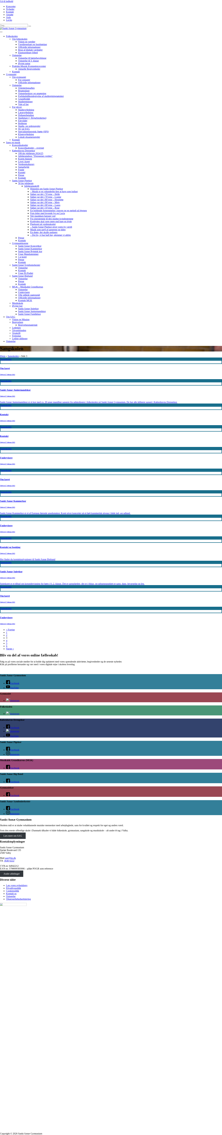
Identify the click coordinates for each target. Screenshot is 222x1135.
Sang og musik (13, 142)
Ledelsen (16, 327)
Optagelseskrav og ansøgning (32, 93)
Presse (21, 175)
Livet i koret (24, 161)
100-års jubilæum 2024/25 (30, 153)
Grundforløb (24, 99)
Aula (8, 17)
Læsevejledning (25, 112)
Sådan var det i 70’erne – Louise (45, 197)
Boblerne (22, 123)
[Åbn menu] (1, 31)
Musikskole (17, 303)
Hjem (2, 356)
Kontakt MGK (25, 300)
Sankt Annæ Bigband (22, 276)
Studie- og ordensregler (29, 126)
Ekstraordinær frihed (28, 52)
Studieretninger (25, 101)
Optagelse (17, 55)
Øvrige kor (17, 306)
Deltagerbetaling (26, 115)
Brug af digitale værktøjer (30, 50)
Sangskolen (13, 356)
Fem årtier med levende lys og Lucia (47, 213)
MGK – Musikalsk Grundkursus (27, 287)
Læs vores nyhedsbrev (16, 885)
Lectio (9, 20)
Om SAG (10, 316)
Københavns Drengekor (23, 150)
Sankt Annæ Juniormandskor (32, 311)
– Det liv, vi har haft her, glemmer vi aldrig (50, 235)
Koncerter (11, 6)
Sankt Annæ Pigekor (22, 180)
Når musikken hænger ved (42, 216)
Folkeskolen (12, 36)
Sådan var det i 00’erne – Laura (45, 205)
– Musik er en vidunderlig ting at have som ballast (54, 191)
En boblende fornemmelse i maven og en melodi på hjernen (58, 210)
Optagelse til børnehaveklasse (32, 58)
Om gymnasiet (19, 77)
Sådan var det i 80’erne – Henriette (46, 199)
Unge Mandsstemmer (28, 254)
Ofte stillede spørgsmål (29, 295)
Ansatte (9, 14)
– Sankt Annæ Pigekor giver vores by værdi (51, 227)
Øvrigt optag (24, 63)
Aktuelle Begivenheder (29, 69)
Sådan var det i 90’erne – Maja (45, 202)
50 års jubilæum (25, 183)
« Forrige (10, 629)
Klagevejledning (26, 134)
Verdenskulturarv (26, 164)
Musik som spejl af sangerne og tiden (48, 229)
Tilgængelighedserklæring (18, 899)
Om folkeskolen (19, 39)
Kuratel (21, 172)
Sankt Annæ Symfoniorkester (26, 265)
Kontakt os (11, 893)
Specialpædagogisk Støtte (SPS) (33, 131)
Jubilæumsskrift (31, 186)
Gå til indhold (6, 1)
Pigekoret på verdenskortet (43, 224)
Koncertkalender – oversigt (31, 148)
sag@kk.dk (10, 858)
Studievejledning (26, 109)
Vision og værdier (26, 41)
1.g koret (22, 257)
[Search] (30, 26)
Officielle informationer (29, 47)
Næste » (10, 648)
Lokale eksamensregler (29, 137)
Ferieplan (16, 336)
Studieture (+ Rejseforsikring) (32, 118)
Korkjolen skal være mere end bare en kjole (51, 221)
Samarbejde (23, 167)
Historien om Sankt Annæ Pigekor (46, 188)
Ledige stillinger (19, 338)
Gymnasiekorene (20, 243)
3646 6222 (9, 860)
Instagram (14, 700)
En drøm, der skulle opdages (43, 232)
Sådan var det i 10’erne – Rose (45, 208)
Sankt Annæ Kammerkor (30, 248)
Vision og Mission (20, 319)
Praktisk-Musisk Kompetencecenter (29, 66)
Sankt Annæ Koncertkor (29, 246)
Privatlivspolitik (13, 888)
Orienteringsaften (26, 88)
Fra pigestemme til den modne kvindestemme (51, 218)
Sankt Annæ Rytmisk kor (30, 251)
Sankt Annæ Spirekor (28, 308)
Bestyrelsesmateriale (27, 325)
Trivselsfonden (19, 330)
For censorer (24, 80)
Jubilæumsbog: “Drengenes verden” (35, 156)
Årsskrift (16, 333)
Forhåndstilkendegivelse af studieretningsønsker (41, 96)
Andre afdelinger (11, 873)
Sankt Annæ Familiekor (29, 314)
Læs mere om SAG (12, 835)
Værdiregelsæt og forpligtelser (32, 44)
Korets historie (25, 159)
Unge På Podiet (25, 273)
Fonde (21, 169)
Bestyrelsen (17, 322)
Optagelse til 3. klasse (28, 60)
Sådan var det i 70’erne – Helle (45, 194)
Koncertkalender (20, 145)
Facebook (14, 683)
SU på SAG (24, 129)
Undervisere (24, 292)
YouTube (14, 688)
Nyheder (10, 9)
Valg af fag (23, 104)
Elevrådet (22, 120)
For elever (17, 107)
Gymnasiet (11, 74)
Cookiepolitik (12, 891)
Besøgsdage (24, 90)
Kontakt (10, 12)
